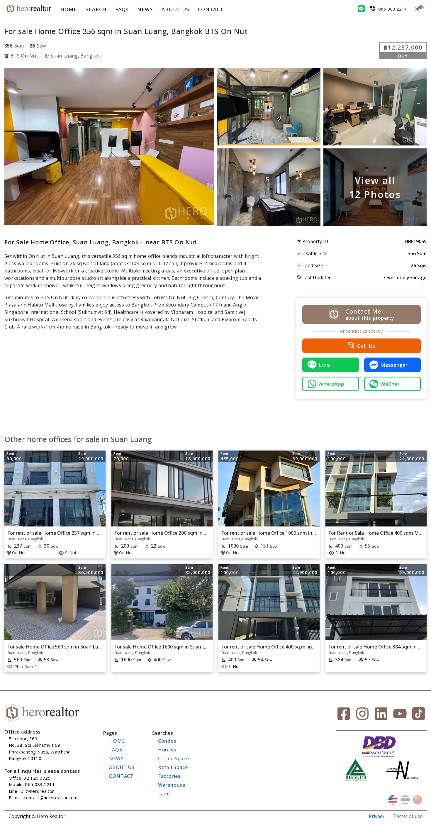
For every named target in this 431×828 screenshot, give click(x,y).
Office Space (173, 758)
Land (164, 793)
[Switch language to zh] (417, 800)
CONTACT (210, 9)
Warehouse (171, 785)
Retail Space (173, 767)
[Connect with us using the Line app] (361, 8)
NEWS (145, 9)
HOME (68, 9)
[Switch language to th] (405, 800)
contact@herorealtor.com (50, 797)
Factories (169, 776)
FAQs (121, 9)
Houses (167, 749)
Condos (167, 741)
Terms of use (407, 816)
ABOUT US (175, 9)
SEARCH (96, 9)
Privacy (376, 816)
